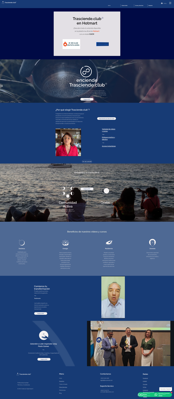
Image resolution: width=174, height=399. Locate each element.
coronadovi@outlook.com (107, 392)
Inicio (60, 378)
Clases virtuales (63, 384)
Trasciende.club (10, 2)
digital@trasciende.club (106, 380)
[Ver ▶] (71, 44)
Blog (60, 393)
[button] (170, 3)
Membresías (62, 390)
